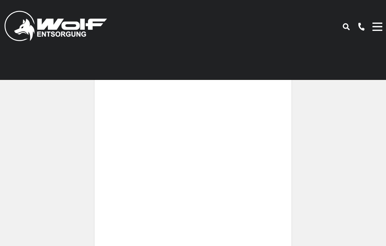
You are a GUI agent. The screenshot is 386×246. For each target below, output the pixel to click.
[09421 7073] (358, 26)
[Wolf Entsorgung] (56, 24)
